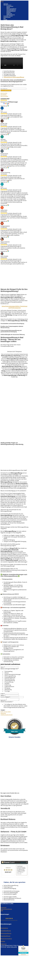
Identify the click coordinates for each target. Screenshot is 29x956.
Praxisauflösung (9, 682)
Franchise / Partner (8, 15)
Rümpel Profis (8, 945)
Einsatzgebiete (7, 17)
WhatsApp (3, 713)
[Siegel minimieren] (27, 946)
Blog (5, 18)
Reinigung (7, 688)
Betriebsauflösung (9, 679)
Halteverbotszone (11, 14)
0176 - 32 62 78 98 (5, 711)
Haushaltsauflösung (11, 9)
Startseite (6, 3)
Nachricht (3, 700)
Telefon (3, 695)
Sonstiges (7, 691)
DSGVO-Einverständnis (7, 701)
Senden (2, 710)
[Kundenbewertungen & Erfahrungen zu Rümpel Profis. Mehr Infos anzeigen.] (14, 734)
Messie (8, 7)
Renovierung (8, 689)
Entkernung (9, 13)
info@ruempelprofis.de (6, 714)
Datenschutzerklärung (6, 909)
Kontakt (5, 19)
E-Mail (3, 693)
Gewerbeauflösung (11, 11)
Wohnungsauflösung (11, 8)
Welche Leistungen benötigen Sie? (10, 668)
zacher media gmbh (12, 947)
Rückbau (9, 12)
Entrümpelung (10, 6)
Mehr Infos (23, 862)
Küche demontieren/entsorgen (13, 674)
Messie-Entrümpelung (6, 938)
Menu (2, 1)
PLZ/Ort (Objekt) (5, 697)
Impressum (3, 907)
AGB (2, 910)
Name (3, 667)
